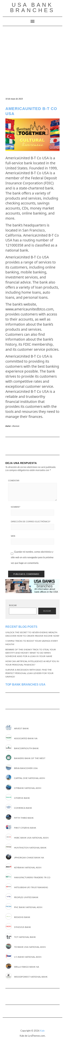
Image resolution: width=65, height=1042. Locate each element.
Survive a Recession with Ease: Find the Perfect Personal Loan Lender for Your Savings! (29, 673)
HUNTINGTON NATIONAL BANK (30, 848)
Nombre (15, 507)
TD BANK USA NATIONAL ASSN (30, 947)
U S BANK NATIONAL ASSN (27, 957)
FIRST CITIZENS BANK (25, 828)
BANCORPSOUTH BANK (26, 748)
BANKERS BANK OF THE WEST (29, 758)
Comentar (13, 480)
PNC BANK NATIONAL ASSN (28, 907)
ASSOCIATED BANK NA (25, 738)
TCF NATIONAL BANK (25, 937)
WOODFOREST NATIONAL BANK (30, 977)
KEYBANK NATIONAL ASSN (27, 867)
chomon (16, 426)
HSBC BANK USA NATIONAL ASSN (31, 838)
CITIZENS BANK (22, 798)
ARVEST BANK (21, 728)
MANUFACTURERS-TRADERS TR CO (32, 877)
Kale (42, 1031)
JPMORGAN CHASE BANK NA (29, 858)
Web (13, 536)
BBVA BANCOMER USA (26, 768)
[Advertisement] (32, 60)
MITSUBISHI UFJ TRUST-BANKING (31, 887)
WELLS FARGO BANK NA (26, 967)
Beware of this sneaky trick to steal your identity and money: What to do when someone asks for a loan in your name (30, 652)
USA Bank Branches (32, 7)
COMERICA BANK (23, 808)
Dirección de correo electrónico (30, 521)
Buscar (13, 605)
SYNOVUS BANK (22, 927)
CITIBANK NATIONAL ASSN (27, 788)
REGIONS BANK (22, 917)
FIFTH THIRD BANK (24, 818)
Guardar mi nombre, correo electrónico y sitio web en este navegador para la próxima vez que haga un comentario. (32, 557)
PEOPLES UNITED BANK (26, 897)
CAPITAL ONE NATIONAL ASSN (29, 778)
